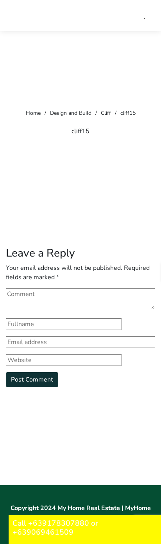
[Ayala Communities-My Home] (64, 15)
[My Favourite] (145, 15)
